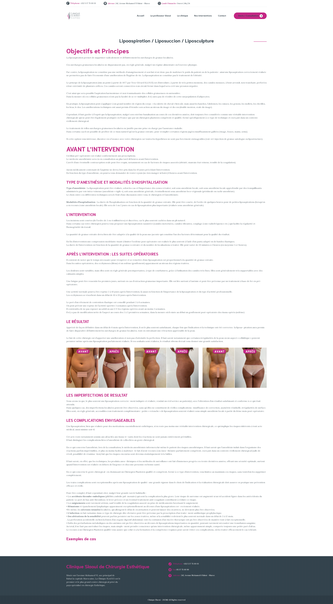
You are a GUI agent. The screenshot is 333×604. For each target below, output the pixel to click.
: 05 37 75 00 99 (181, 569)
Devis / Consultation (248, 15)
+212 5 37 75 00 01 (186, 564)
